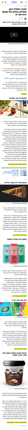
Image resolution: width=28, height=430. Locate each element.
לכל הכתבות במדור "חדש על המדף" (15, 78)
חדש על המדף (23, 425)
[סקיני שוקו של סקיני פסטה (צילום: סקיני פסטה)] (14, 373)
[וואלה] (14, 2)
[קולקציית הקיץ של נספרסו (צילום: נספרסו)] (14, 109)
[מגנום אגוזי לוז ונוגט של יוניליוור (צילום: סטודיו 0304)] (14, 195)
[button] (21, 2)
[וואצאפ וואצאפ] (5, 2)
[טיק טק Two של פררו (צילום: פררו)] (14, 310)
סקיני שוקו (23, 401)
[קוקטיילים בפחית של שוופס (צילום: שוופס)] (14, 254)
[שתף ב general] (2, 2)
